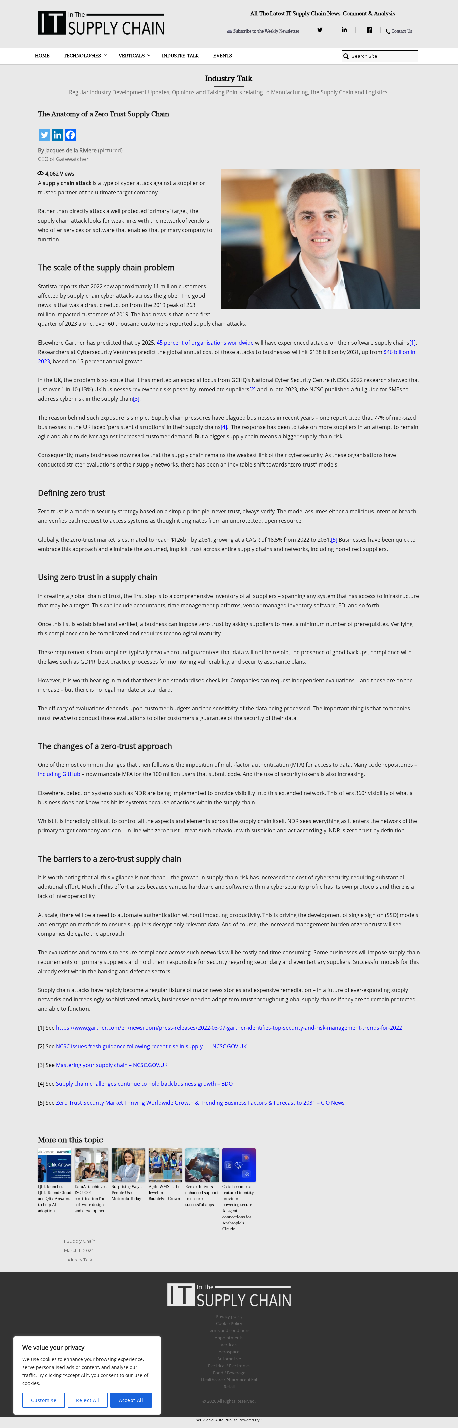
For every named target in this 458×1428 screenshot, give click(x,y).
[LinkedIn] (345, 30)
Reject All (87, 1400)
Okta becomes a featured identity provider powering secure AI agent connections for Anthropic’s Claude (238, 1208)
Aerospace (229, 1352)
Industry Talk (180, 56)
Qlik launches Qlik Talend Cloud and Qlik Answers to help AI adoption (54, 1199)
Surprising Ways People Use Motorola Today (126, 1193)
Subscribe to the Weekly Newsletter (266, 31)
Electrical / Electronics (229, 1366)
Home (42, 56)
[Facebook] (370, 30)
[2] (252, 389)
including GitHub (59, 774)
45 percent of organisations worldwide (205, 342)
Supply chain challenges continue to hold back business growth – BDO (144, 1084)
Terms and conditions (229, 1330)
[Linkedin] (57, 135)
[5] (334, 539)
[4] (224, 427)
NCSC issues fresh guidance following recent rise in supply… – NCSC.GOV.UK (151, 1046)
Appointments (229, 1337)
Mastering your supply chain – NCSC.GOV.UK (112, 1065)
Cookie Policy (229, 1323)
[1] (412, 342)
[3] (136, 398)
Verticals (132, 56)
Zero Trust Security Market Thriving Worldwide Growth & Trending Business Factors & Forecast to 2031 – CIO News (200, 1102)
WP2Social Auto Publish (217, 1419)
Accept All (131, 1400)
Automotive (229, 1359)
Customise (43, 1400)
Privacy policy (229, 1316)
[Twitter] (320, 30)
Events (222, 56)
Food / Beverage (229, 1373)
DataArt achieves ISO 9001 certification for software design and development (91, 1199)
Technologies (82, 56)
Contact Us (402, 31)
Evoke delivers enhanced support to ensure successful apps (201, 1196)
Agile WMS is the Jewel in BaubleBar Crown (164, 1193)
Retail (229, 1387)
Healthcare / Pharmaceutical (229, 1380)
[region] (87, 1375)
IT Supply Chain (78, 1241)
